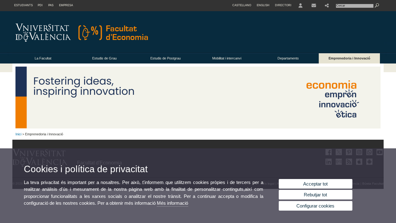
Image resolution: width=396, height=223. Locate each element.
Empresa (66, 5)
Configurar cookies (315, 205)
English (263, 5)
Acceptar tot (315, 183)
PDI (40, 5)
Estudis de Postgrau (165, 58)
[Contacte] (314, 5)
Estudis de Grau (104, 58)
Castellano (241, 5)
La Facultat (43, 58)
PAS (51, 5)
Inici (18, 134)
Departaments (288, 58)
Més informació (172, 203)
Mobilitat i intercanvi (226, 58)
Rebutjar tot (315, 194)
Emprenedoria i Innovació (349, 58)
